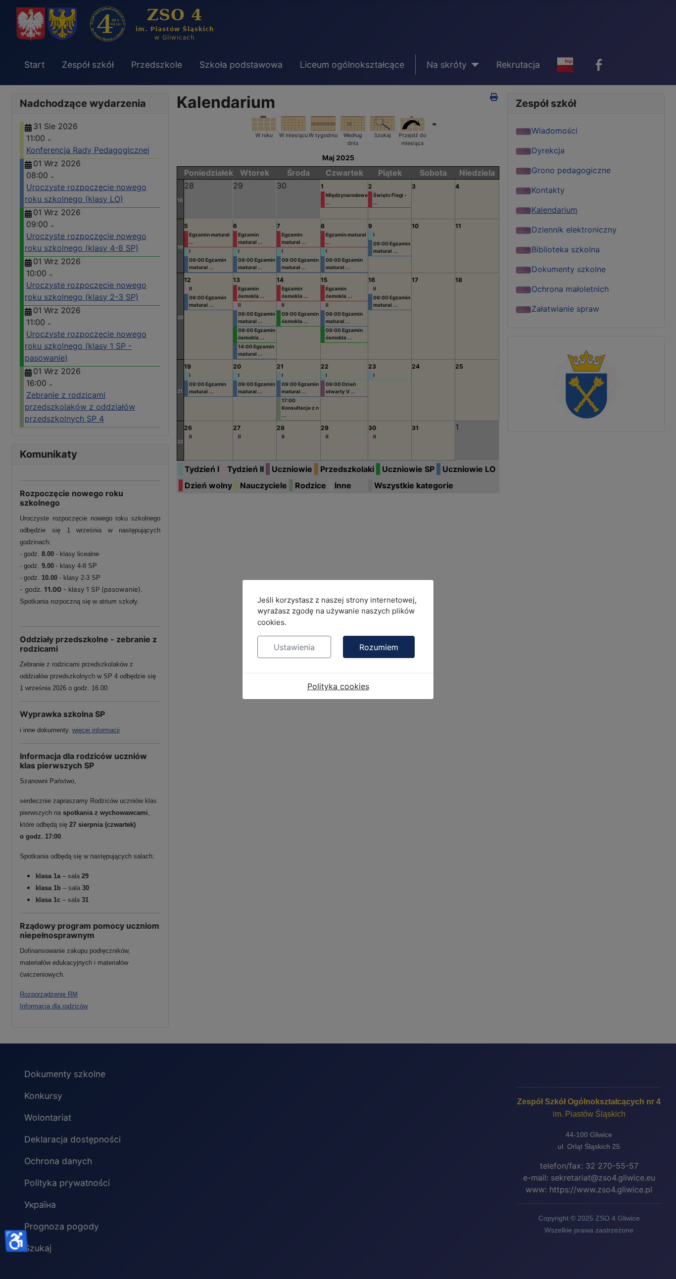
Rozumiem (378, 647)
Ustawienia (294, 647)
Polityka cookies (338, 686)
